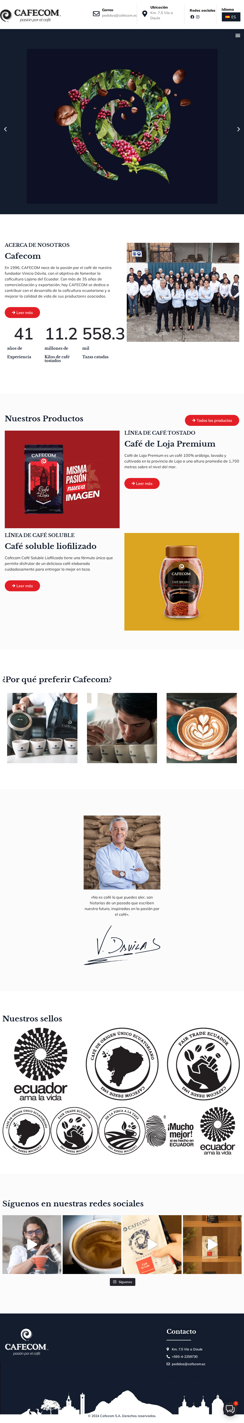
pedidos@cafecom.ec (119, 15)
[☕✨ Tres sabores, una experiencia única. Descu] (212, 1244)
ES (233, 17)
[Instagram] (197, 16)
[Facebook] (192, 16)
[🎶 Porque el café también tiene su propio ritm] (152, 1244)
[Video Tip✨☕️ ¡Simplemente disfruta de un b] (31, 1244)
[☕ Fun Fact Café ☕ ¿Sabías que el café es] (92, 1244)
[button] (238, 35)
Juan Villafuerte (194, 1376)
